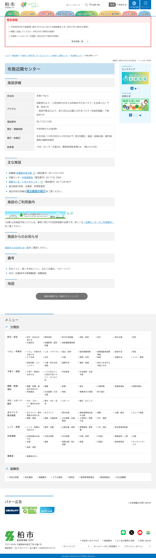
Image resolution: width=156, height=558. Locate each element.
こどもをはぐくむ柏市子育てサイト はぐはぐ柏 (50, 376)
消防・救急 (84, 337)
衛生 (81, 386)
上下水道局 (57, 477)
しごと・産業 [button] (13, 427)
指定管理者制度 (121, 427)
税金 (134, 352)
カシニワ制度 (137, 413)
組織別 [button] (14, 468)
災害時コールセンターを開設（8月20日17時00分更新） (35, 36)
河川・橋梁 (101, 418)
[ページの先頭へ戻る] (145, 523)
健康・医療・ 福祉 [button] (13, 387)
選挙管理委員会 (87, 477)
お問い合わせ (145, 541)
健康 (46, 386)
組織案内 (43, 477)
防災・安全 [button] (12, 337)
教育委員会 (119, 442)
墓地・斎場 (84, 363)
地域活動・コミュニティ (33, 364)
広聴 (28, 442)
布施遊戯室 (27, 177)
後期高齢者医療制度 (103, 353)
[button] (145, 4)
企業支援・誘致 (68, 427)
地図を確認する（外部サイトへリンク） (61, 296)
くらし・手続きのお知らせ (34, 353)
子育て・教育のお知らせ (33, 373)
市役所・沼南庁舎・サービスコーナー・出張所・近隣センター (45, 55)
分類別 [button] (14, 327)
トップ (7, 55)
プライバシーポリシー (134, 546)
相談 (99, 357)
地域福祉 (30, 392)
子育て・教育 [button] (13, 371)
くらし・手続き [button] (14, 351)
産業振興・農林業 (86, 428)
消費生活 (118, 357)
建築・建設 (31, 418)
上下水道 (30, 357)
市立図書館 (121, 477)
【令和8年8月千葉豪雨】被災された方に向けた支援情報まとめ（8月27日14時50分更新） (50, 27)
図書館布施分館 (25, 173)
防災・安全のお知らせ (33, 338)
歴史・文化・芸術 (50, 402)
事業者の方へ (32, 456)
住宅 (46, 357)
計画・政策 (84, 436)
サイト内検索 (86, 5)
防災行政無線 (67, 337)
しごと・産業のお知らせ (33, 428)
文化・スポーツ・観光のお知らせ (33, 403)
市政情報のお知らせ (33, 437)
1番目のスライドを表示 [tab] (135, 89)
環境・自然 (84, 357)
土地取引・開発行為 (86, 419)
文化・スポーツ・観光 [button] (15, 402)
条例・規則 (31, 447)
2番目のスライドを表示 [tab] (139, 89)
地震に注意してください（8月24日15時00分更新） (33, 31)
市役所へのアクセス (90, 541)
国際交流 (65, 363)
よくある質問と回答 (125, 541)
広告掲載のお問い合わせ (140, 503)
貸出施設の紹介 (36, 191)
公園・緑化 (119, 413)
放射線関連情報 (68, 343)
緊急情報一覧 (77, 41)
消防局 (71, 477)
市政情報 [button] (11, 436)
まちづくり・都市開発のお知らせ (34, 414)
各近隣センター (77, 55)
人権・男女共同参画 (50, 364)
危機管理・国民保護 (50, 344)
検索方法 (123, 5)
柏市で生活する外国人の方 (103, 364)
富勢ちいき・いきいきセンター (26, 182)
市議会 (100, 442)
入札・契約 (101, 427)
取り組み (101, 392)
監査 (81, 442)
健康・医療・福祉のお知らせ (33, 387)
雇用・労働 (49, 427)
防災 (99, 337)
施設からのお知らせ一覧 (17, 248)
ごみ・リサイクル (51, 352)
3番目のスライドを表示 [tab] (140, 115)
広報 (134, 436)
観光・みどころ (86, 401)
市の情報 (65, 436)
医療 (64, 386)
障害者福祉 (137, 386)
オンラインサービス (138, 443)
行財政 (100, 436)
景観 (99, 413)
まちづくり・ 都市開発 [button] (13, 413)
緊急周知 (48, 337)
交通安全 (30, 343)
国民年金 (118, 352)
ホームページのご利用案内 (105, 546)
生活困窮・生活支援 (50, 393)
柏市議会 (29, 477)
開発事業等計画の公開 (86, 414)
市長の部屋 (49, 436)
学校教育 (65, 372)
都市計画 (65, 413)
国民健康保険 (85, 352)
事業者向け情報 (86, 392)
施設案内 (15, 55)
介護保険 (101, 386)
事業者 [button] (10, 456)
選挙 (46, 442)
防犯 (134, 337)
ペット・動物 (137, 357)
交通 (64, 357)
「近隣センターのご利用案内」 (98, 222)
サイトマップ (69, 546)
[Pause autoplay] (132, 88)
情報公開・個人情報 (68, 443)
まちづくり (49, 413)
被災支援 (118, 337)
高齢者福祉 (119, 386)
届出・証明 (66, 352)
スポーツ (65, 401)
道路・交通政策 (50, 418)
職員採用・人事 (121, 436)
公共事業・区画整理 (68, 419)
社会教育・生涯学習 (86, 373)
